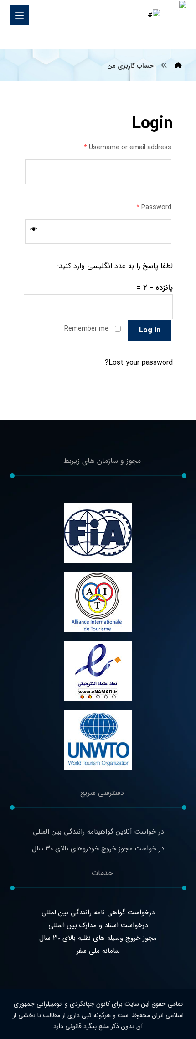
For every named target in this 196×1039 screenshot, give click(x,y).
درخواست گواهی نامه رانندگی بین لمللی (98, 912)
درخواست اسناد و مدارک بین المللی (98, 925)
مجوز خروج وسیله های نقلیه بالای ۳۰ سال (98, 938)
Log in (149, 330)
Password (153, 207)
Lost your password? (139, 362)
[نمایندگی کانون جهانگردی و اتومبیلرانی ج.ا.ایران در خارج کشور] (173, 25)
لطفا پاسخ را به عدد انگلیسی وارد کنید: (115, 266)
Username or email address (127, 147)
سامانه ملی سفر (98, 950)
